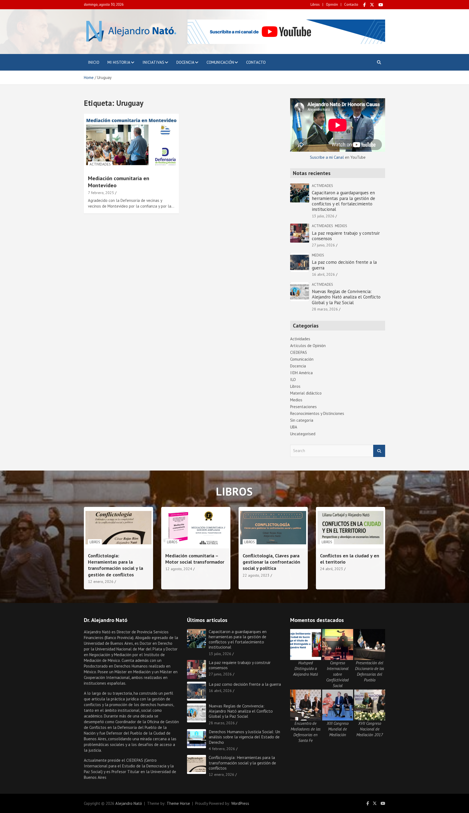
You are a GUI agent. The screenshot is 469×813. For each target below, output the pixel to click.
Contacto (351, 4)
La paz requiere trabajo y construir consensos (346, 236)
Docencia (185, 62)
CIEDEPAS (298, 352)
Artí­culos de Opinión (308, 345)
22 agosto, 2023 (256, 575)
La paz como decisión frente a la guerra (344, 265)
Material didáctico (306, 393)
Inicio (93, 62)
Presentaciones (303, 406)
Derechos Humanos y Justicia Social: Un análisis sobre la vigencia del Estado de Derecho (244, 737)
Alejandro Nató (128, 803)
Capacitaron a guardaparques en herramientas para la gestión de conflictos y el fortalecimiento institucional (343, 201)
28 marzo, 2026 (325, 309)
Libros (315, 4)
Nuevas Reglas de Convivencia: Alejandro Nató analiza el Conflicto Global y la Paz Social (346, 297)
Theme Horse (178, 803)
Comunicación (220, 62)
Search (379, 451)
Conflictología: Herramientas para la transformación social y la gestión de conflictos (115, 565)
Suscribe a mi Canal (327, 157)
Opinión (332, 4)
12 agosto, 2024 (178, 568)
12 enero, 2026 (100, 581)
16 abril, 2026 (323, 274)
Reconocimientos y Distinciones (317, 413)
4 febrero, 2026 (222, 748)
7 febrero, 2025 (101, 192)
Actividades (100, 164)
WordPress (240, 803)
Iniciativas (153, 62)
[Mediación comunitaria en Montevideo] (131, 142)
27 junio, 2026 (323, 245)
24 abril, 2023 (331, 568)
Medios (341, 226)
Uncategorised (302, 433)
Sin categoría (301, 420)
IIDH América (301, 372)
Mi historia (118, 62)
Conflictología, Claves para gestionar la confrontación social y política (271, 561)
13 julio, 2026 (323, 216)
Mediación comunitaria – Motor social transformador (194, 558)
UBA (293, 427)
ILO (293, 379)
